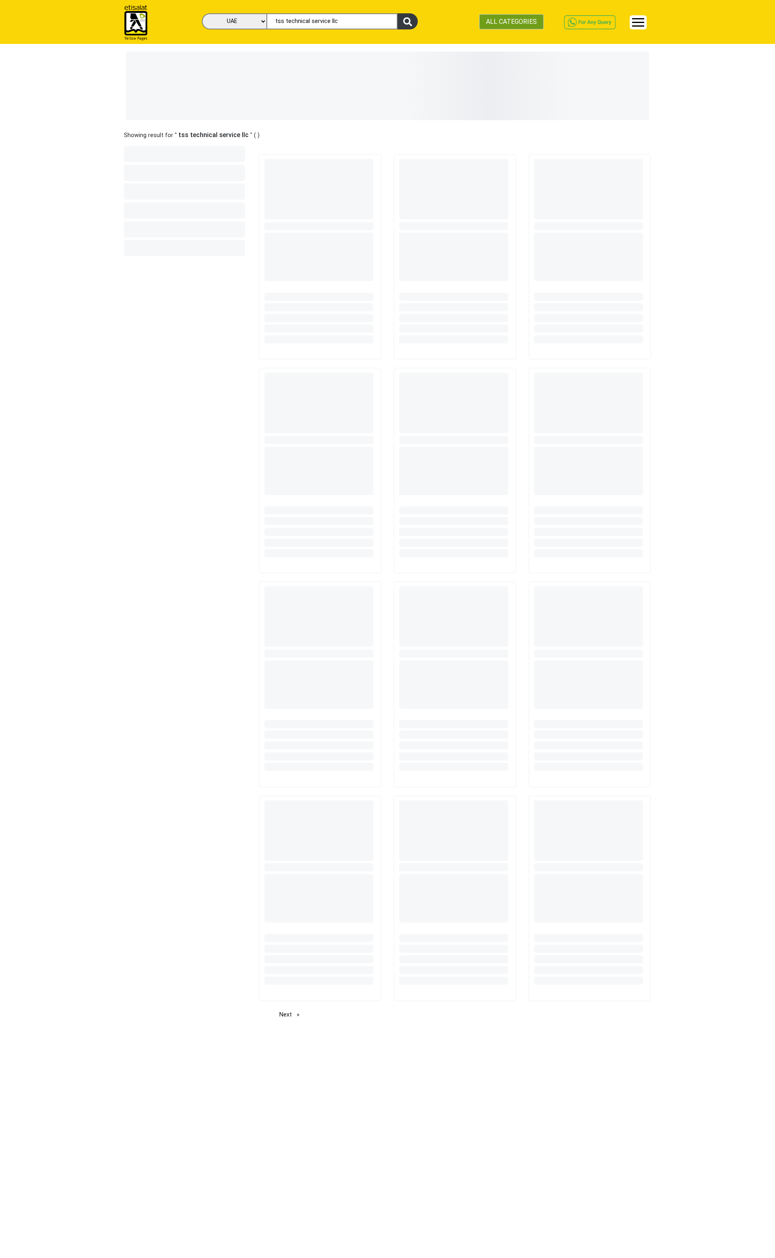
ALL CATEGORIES (511, 21)
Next (291, 1014)
